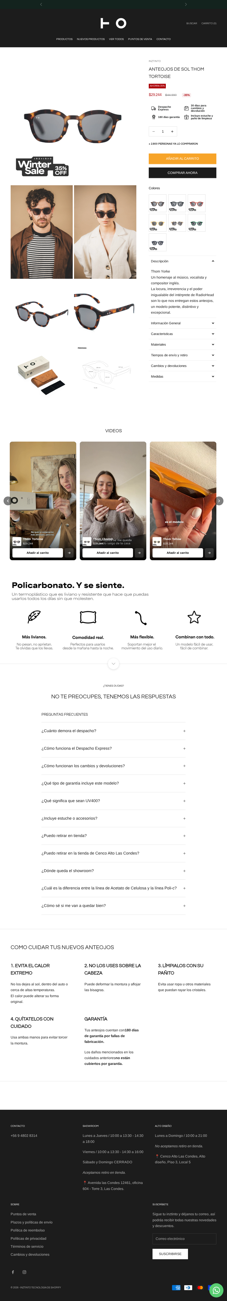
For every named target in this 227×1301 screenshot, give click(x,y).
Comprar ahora (183, 173)
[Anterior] (8, 500)
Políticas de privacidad (28, 1238)
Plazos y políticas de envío (32, 1222)
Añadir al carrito (182, 158)
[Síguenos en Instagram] (24, 1272)
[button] (182, 261)
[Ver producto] (69, 552)
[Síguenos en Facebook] (13, 1272)
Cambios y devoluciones (30, 1254)
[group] (113, 617)
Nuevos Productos (91, 39)
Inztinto (155, 61)
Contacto (164, 39)
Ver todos (116, 39)
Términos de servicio (27, 1246)
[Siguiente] (219, 500)
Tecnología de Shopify (46, 1287)
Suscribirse (170, 1254)
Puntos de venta (140, 39)
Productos (64, 39)
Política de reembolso (28, 1230)
